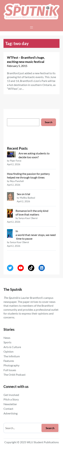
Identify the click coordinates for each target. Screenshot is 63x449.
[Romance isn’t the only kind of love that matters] (10, 213)
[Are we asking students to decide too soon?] (11, 154)
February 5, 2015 (17, 65)
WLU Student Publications (43, 442)
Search (48, 122)
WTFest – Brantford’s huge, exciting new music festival (26, 60)
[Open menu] (31, 27)
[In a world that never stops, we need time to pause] (10, 234)
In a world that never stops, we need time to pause (36, 234)
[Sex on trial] (10, 197)
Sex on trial (23, 194)
